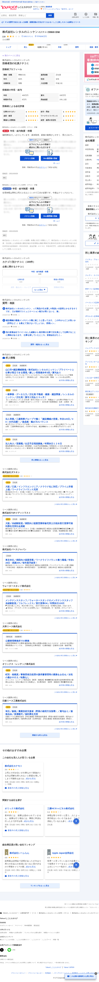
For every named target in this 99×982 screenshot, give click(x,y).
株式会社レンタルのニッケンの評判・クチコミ (54, 913)
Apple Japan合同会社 (63, 853)
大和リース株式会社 (12, 626)
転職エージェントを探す (52, 932)
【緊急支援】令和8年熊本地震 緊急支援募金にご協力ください (23, 2)
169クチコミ (28, 36)
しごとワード (46, 939)
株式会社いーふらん (19, 853)
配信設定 (37, 925)
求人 (29, 46)
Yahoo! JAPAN (69, 967)
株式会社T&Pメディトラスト (16, 513)
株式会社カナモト (13, 766)
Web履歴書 (28, 925)
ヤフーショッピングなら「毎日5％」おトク (58, 9)
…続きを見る (30, 779)
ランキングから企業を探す (33, 932)
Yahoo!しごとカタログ (10, 913)
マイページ (18, 925)
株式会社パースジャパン (14, 549)
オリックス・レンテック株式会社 (18, 664)
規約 (48, 973)
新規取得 (49, 7)
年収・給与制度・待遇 (21, 131)
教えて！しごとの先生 (7, 939)
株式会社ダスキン (11, 472)
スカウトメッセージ (6, 925)
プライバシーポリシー (18, 973)
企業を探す (75, 17)
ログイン (36, 9)
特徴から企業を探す (15, 932)
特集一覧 (96, 17)
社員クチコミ (44, 46)
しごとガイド (36, 939)
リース (34, 913)
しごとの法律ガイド (23, 939)
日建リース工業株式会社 (14, 701)
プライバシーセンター (35, 973)
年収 (63, 46)
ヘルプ (57, 163)
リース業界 (6, 39)
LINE (13, 950)
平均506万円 (42, 36)
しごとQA (86, 17)
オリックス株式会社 (14, 808)
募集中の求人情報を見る (18, 788)
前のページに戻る (12, 55)
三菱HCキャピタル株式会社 (60, 808)
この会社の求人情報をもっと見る (65, 504)
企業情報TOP (24, 913)
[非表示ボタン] (96, 973)
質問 (77, 47)
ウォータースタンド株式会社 (16, 586)
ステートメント (61, 973)
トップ (8, 47)
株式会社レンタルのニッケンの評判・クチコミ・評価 (19, 127)
